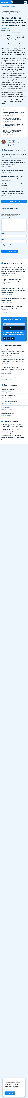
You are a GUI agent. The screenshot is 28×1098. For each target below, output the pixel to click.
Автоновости (5, 12)
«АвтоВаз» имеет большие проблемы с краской (13, 184)
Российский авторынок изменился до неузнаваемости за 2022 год (13, 125)
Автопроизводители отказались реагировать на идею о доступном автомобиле (12, 307)
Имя (3, 233)
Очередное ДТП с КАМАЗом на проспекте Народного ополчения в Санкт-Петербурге (12, 369)
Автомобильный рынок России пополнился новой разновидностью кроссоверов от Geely (13, 162)
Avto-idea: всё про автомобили (10, 11)
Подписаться (14, 328)
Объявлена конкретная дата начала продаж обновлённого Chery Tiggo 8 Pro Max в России (13, 290)
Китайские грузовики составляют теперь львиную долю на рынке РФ (12, 192)
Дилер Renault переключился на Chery (13, 154)
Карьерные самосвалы (8, 395)
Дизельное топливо (7, 389)
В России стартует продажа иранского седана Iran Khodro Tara (13, 113)
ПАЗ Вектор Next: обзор (9, 401)
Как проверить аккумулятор (10, 377)
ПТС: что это (5, 407)
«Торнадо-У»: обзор (7, 413)
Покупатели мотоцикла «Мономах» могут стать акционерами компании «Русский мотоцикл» (12, 131)
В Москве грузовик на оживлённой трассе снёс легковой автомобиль (12, 360)
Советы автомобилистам (8, 9)
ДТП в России (5, 6)
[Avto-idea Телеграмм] (8, 338)
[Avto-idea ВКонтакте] (4, 338)
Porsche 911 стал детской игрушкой (12, 170)
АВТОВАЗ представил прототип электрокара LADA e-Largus (11, 177)
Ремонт (13, 6)
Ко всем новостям (14, 201)
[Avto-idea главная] (7, 2)
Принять (10, 1093)
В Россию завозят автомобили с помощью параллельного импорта (12, 119)
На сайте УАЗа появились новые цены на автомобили (13, 299)
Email (3, 239)
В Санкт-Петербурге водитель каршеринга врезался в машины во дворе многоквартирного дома (12, 351)
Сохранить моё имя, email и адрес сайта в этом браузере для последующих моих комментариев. (12, 246)
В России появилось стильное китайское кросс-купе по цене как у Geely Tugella (12, 281)
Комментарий (5, 218)
